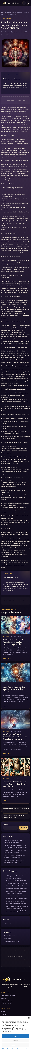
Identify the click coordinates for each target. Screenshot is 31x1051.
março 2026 (7, 923)
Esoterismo (8, 12)
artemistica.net (14, 3)
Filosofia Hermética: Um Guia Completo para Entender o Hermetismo (15, 810)
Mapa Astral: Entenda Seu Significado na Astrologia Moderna (14, 689)
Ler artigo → (7, 658)
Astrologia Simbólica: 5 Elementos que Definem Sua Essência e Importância (15, 736)
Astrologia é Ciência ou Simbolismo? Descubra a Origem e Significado (13, 642)
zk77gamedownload (12, 883)
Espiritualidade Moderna (11, 941)
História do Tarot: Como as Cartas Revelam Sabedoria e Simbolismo (15, 784)
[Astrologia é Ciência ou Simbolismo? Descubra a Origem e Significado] (15, 625)
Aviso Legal (26, 1048)
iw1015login (9, 906)
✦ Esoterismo (6, 18)
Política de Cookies (6, 1048)
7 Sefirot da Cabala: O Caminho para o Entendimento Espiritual (13, 816)
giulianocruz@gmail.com (10, 32)
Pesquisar (6, 824)
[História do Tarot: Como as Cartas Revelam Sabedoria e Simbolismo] (15, 767)
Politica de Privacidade (17, 1048)
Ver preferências (15, 1045)
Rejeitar (15, 1040)
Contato (3, 1014)
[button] (28, 1018)
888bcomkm (10, 898)
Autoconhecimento (10, 936)
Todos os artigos (6, 1004)
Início (2, 12)
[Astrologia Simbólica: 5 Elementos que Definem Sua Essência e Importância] (15, 719)
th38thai (8, 891)
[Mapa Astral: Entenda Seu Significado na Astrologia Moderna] (15, 672)
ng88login (9, 876)
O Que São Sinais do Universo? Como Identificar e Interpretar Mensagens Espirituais (16, 878)
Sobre (3, 1011)
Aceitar (15, 1036)
